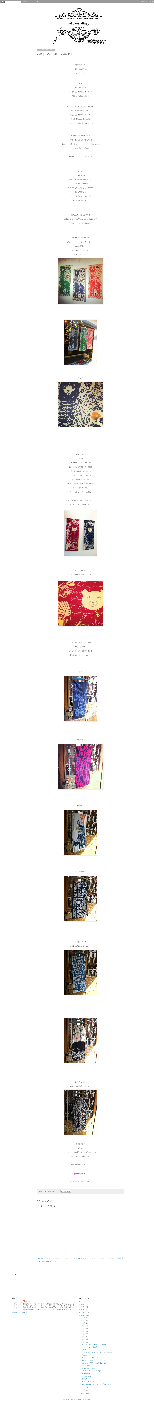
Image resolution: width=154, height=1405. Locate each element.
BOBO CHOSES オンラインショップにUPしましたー (97, 1384)
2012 (83, 1394)
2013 (83, 1315)
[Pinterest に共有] (70, 1191)
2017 (83, 1304)
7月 (83, 1331)
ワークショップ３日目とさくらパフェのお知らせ (97, 1352)
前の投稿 (120, 1258)
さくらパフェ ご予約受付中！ (91, 1347)
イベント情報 (86, 1366)
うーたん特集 (86, 1373)
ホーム (80, 1258)
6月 (83, 1334)
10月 (84, 1323)
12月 (84, 1317)
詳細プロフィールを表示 (19, 1312)
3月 (83, 1342)
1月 (83, 1390)
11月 (84, 1320)
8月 (83, 1328)
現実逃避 (84, 1350)
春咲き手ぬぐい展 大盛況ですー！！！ (94, 1360)
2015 (83, 1310)
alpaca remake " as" (89, 1376)
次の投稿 (40, 1258)
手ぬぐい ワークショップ (90, 1358)
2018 (83, 1301)
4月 (83, 1339)
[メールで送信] (61, 1191)
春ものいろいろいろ (88, 1381)
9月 (83, 1326)
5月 (83, 1337)
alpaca (27, 1301)
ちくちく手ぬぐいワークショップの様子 (94, 1344)
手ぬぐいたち (86, 1355)
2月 (83, 1387)
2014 (83, 1312)
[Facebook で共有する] (68, 1191)
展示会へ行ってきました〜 (90, 1368)
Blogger (88, 1399)
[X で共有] (66, 1191)
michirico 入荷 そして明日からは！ (94, 1363)
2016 (83, 1307)
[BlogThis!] (64, 1191)
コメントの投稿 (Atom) (48, 1261)
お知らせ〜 (85, 1379)
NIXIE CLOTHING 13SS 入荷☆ (91, 1371)
